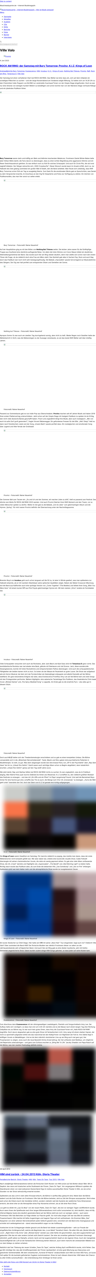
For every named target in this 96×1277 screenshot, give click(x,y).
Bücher (6, 35)
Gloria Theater (22, 1179)
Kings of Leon (58, 71)
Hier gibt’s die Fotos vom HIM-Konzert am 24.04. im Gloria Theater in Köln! (28, 1262)
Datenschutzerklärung (12, 1271)
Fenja (2, 1179)
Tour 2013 (53, 1179)
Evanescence (31, 71)
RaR (88, 71)
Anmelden (7, 1274)
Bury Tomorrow (19, 71)
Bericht (13, 1179)
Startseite (7, 17)
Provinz (83, 71)
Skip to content (6, 1)
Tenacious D (11, 74)
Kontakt (6, 1266)
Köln (34, 1179)
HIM (38, 71)
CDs (5, 24)
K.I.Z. (50, 71)
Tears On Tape (42, 1179)
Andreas (3, 71)
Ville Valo (20, 74)
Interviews (8, 37)
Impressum (8, 1269)
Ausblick (7, 22)
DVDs (6, 27)
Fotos (6, 32)
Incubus (44, 71)
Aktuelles (7, 19)
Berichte (7, 30)
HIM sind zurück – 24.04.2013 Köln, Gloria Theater (30, 1174)
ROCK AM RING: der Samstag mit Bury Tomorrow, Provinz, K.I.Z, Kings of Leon (46, 65)
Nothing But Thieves (72, 71)
